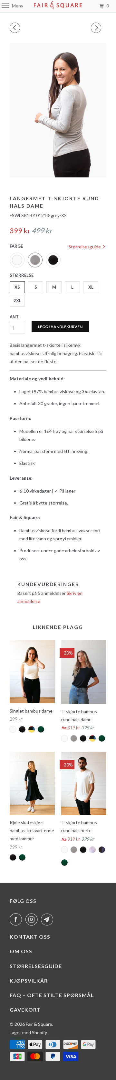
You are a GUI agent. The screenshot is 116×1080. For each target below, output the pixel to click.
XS (17, 287)
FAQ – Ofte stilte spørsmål (52, 995)
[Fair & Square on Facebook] (17, 919)
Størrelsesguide (85, 246)
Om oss (21, 951)
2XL (17, 300)
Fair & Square (39, 1024)
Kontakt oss (30, 937)
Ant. (14, 316)
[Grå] (58, 110)
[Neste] (97, 28)
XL (90, 287)
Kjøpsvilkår (29, 980)
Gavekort (25, 1009)
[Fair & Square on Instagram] (32, 919)
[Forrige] (16, 28)
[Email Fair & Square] (48, 919)
